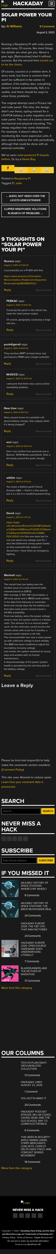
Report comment (43, 290)
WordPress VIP (34, 1244)
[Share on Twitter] (7, 32)
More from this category (16, 988)
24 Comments (32, 936)
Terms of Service (25, 1237)
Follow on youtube (14, 838)
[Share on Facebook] (3, 32)
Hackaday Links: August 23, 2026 (31, 1083)
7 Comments (31, 961)
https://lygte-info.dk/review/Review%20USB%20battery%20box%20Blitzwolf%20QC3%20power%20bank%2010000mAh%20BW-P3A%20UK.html (28, 529)
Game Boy (28, 159)
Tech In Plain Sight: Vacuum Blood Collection (34, 1065)
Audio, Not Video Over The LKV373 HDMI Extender (25, 198)
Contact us (25, 838)
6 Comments (31, 1130)
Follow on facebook (3, 838)
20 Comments (32, 915)
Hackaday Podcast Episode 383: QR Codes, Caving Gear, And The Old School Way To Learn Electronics (36, 1117)
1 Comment (30, 1091)
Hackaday (28, 3)
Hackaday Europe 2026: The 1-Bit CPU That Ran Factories (34, 926)
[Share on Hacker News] (12, 32)
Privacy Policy (8, 1237)
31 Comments (32, 980)
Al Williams (14, 26)
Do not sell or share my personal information (28, 1241)
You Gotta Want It (33, 1098)
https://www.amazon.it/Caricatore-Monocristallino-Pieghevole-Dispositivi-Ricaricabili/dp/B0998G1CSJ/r (25, 280)
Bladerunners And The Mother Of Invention (34, 971)
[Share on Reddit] (16, 32)
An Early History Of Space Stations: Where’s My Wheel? (34, 886)
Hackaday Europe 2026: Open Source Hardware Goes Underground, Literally (33, 949)
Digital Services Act (43, 1237)
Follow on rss (20, 838)
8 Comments (31, 895)
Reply (7, 290)
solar (19, 183)
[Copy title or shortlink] (21, 32)
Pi (13, 183)
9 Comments (47, 26)
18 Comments (32, 1162)
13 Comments (32, 1075)
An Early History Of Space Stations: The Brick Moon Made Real (36, 906)
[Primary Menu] (52, 3)
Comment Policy (12, 769)
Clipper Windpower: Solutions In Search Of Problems (25, 211)
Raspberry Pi (22, 178)
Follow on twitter (9, 838)
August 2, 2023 (46, 32)
